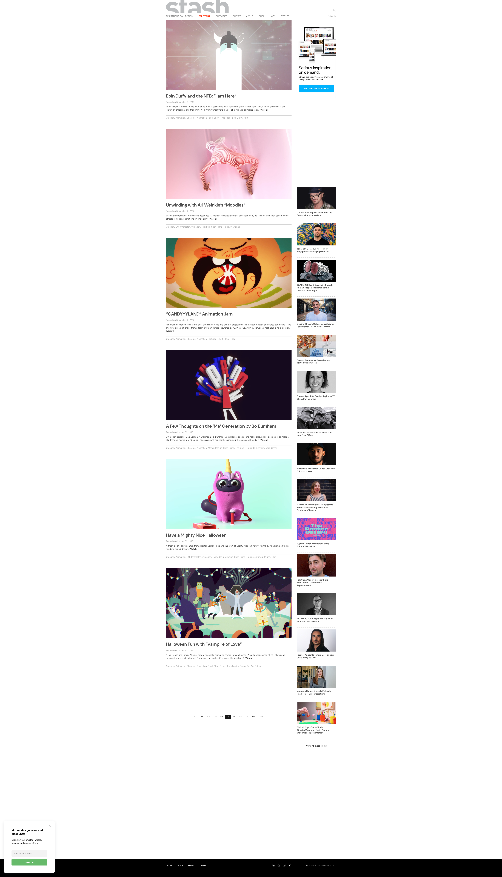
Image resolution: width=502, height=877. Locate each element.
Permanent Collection (179, 16)
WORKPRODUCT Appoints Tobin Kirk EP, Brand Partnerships (315, 620)
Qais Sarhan (271, 448)
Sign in (332, 16)
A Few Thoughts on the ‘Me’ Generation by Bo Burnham (221, 426)
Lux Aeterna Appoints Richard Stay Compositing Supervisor (314, 214)
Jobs (272, 16)
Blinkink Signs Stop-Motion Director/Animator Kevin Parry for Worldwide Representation (313, 730)
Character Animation (197, 117)
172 (208, 717)
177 (240, 717)
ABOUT (181, 865)
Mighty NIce (270, 557)
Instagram (273, 865)
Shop (262, 16)
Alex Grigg (257, 557)
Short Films (219, 117)
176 (234, 717)
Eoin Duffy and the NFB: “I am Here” (201, 96)
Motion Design (215, 448)
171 (202, 717)
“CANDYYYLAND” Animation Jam (199, 314)
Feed (210, 117)
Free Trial (204, 16)
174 (221, 717)
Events (285, 16)
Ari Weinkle (234, 226)
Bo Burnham (258, 448)
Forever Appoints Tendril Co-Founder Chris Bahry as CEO (315, 656)
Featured (205, 226)
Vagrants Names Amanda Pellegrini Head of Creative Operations (314, 692)
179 (253, 717)
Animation (180, 117)
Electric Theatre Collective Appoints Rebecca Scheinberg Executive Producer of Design (315, 507)
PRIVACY (192, 865)
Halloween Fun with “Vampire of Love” (204, 644)
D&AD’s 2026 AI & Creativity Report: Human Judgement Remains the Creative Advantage (315, 288)
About (249, 16)
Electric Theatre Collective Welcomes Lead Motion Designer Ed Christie (315, 325)
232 (262, 717)
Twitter (279, 865)
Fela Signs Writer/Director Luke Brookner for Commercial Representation (312, 582)
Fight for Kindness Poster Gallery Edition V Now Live (313, 545)
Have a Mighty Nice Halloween (196, 535)
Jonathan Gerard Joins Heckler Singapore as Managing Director (313, 250)
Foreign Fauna (239, 666)
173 (215, 717)
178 (247, 717)
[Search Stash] (334, 10)
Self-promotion (225, 557)
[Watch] (264, 109)
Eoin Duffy (237, 117)
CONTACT (204, 865)
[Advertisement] (229, 695)
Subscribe (221, 16)
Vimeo (284, 865)
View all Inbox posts (316, 745)
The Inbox (240, 448)
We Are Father (254, 666)
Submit (237, 16)
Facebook (289, 865)
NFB (246, 117)
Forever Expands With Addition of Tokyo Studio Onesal (313, 361)
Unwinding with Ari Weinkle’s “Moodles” (205, 205)
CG (177, 226)
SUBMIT (170, 865)
